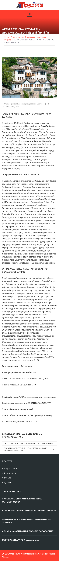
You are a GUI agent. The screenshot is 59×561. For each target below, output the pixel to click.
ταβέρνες (39, 196)
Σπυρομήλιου (19, 229)
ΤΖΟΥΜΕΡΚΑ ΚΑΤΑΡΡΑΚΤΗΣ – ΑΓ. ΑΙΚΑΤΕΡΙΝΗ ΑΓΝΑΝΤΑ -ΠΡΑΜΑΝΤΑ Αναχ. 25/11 (25, 449)
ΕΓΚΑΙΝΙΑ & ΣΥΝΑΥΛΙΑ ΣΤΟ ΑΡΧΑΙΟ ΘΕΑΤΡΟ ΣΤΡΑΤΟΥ (29, 510)
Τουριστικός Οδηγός (34, 104)
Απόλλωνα (42, 217)
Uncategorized (10, 104)
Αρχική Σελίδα (11, 468)
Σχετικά (8, 482)
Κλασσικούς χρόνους (23, 211)
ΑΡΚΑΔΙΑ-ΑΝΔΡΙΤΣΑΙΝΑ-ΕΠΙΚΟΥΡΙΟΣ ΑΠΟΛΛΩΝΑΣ (28, 531)
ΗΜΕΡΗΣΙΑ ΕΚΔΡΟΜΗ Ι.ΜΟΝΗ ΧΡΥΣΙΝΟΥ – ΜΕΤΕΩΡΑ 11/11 (32, 443)
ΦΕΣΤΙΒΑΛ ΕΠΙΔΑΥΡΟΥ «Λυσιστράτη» (20, 540)
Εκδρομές (21, 104)
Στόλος (7, 477)
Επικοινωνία (10, 473)
